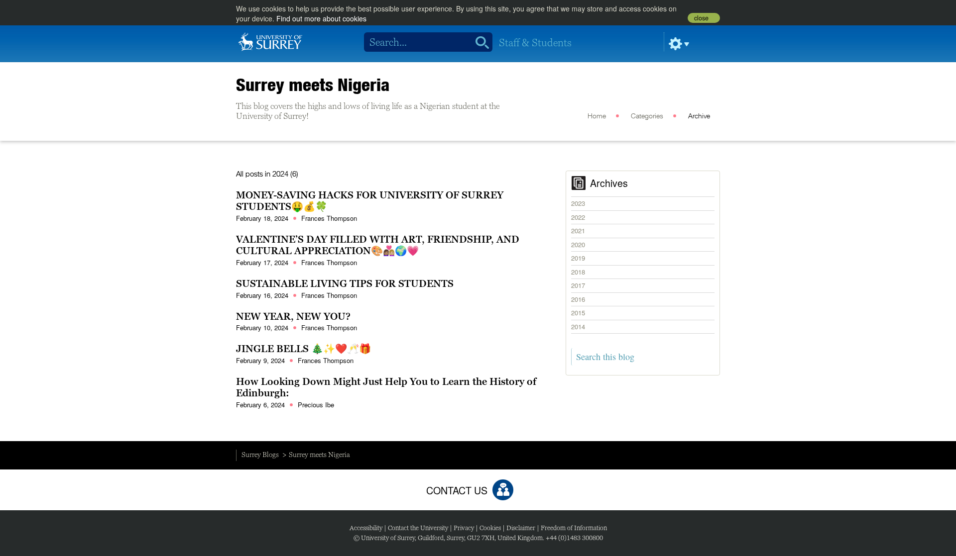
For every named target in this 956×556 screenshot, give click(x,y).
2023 (578, 203)
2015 (578, 312)
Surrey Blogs (260, 455)
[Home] (270, 41)
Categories (647, 116)
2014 (578, 326)
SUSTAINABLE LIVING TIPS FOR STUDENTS (345, 283)
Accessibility (366, 528)
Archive (699, 116)
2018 (578, 272)
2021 (578, 230)
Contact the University (418, 528)
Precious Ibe (316, 404)
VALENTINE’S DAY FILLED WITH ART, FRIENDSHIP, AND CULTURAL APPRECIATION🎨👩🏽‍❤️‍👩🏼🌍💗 (377, 245)
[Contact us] (502, 489)
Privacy (464, 528)
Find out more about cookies (321, 18)
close (701, 17)
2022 (578, 217)
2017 (578, 285)
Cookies (490, 528)
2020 (578, 244)
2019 (578, 258)
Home (597, 116)
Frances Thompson (329, 218)
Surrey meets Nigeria (313, 84)
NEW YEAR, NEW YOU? (293, 316)
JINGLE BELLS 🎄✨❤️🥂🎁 (303, 348)
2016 (578, 299)
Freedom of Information (574, 528)
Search (479, 42)
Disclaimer (520, 528)
